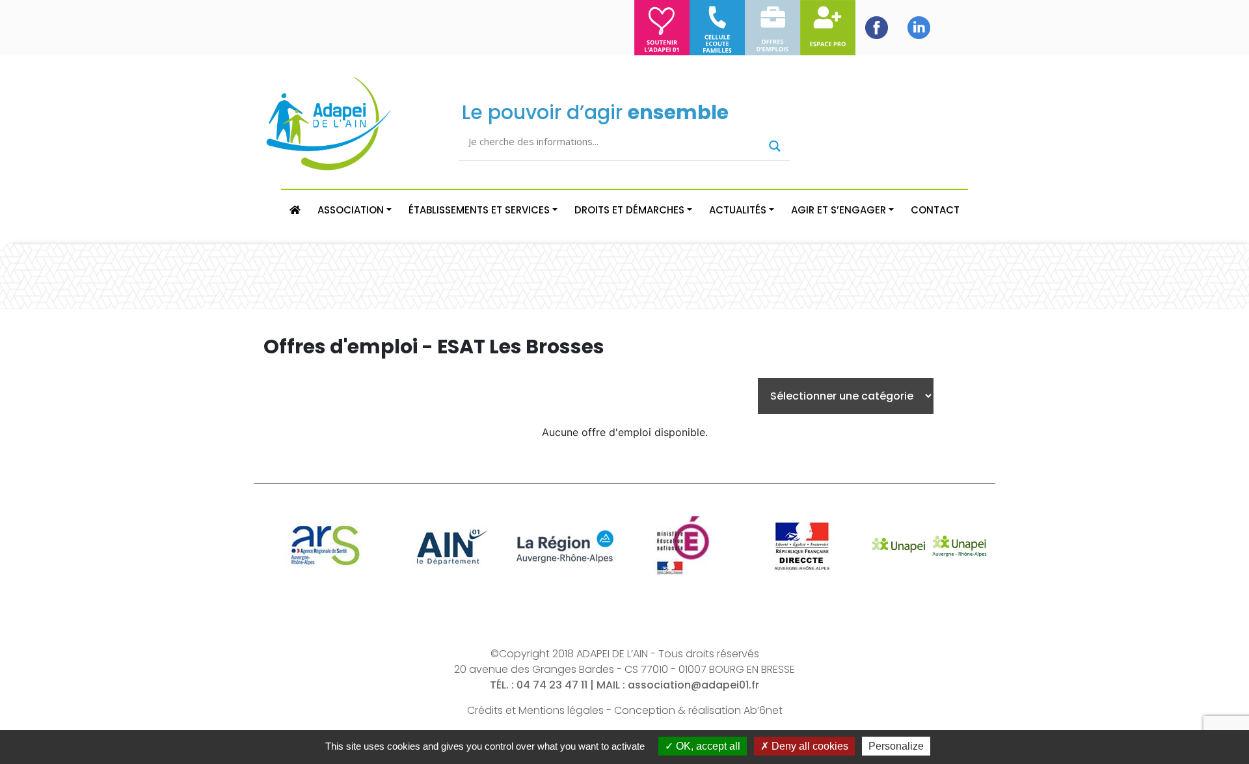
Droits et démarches (629, 210)
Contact (935, 210)
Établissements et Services (479, 210)
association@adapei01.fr (693, 684)
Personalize (896, 746)
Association (350, 210)
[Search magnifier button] (774, 146)
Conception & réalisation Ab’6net (698, 710)
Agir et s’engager (838, 210)
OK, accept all (706, 746)
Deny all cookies (808, 746)
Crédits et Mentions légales (535, 710)
